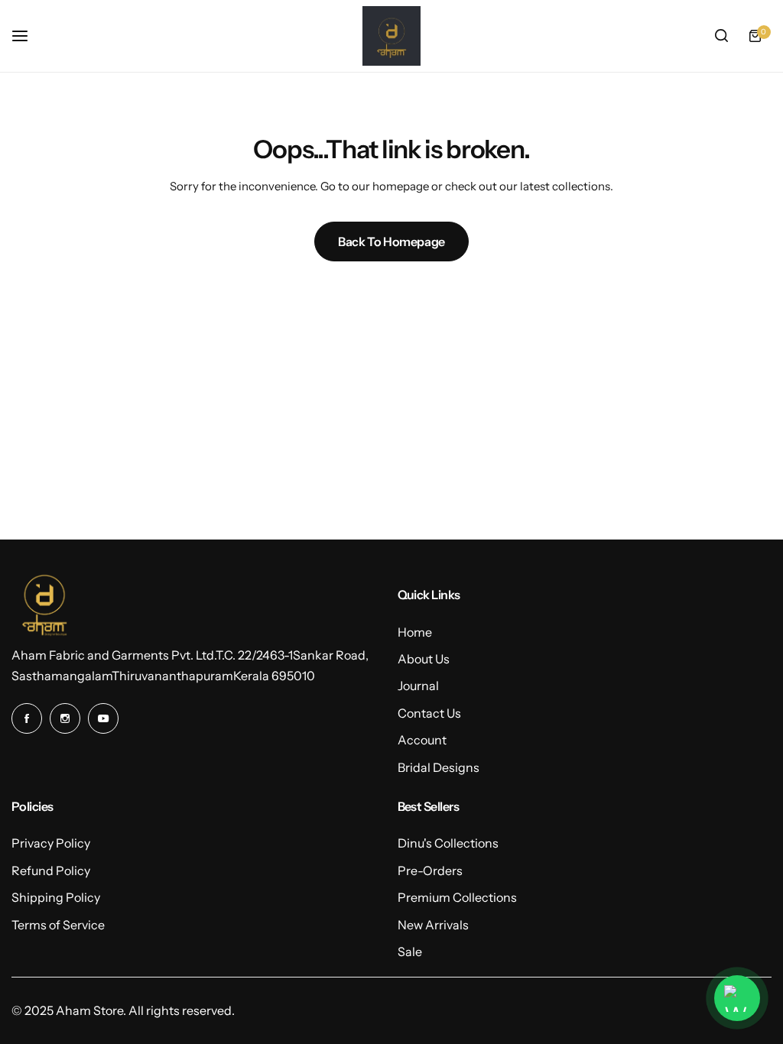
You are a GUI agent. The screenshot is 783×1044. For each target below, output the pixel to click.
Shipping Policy (55, 897)
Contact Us (429, 713)
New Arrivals (433, 924)
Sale (410, 951)
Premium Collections (457, 897)
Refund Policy (50, 870)
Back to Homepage (391, 241)
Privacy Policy (50, 843)
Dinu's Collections (448, 843)
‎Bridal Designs (438, 767)
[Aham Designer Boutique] (391, 36)
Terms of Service (58, 924)
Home (415, 632)
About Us (424, 658)
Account (422, 739)
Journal (418, 685)
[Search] (721, 36)
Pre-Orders (430, 870)
